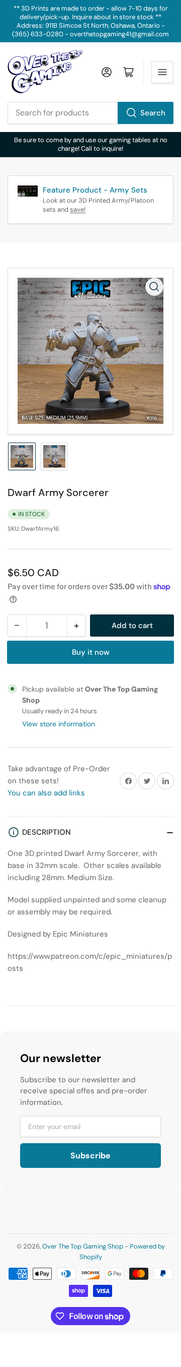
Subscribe (90, 1155)
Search (152, 113)
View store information (58, 723)
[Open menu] (162, 72)
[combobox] (90, 113)
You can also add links (46, 793)
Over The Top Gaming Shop (82, 1246)
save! (77, 209)
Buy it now (91, 652)
